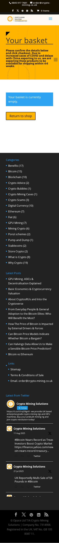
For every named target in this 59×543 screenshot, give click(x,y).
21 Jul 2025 (19, 471)
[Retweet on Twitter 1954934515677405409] (23, 456)
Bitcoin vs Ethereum (20, 354)
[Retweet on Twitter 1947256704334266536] (23, 487)
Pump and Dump (18, 240)
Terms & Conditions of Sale (27, 375)
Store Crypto (16, 251)
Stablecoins (15, 245)
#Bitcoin (20, 440)
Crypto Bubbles (17, 188)
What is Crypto (17, 257)
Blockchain (14, 177)
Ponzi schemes (17, 234)
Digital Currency (18, 205)
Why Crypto (15, 263)
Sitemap (15, 369)
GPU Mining (15, 223)
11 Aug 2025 (19, 433)
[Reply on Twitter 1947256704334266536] (17, 487)
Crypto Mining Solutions (29, 428)
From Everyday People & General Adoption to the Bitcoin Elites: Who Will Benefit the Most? (29, 314)
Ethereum (14, 211)
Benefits (13, 165)
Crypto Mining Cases (20, 194)
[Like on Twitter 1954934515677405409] (29, 456)
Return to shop (21, 116)
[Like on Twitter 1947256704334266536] (29, 487)
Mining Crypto (17, 228)
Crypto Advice (16, 183)
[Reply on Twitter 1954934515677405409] (17, 456)
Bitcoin (12, 171)
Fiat (10, 217)
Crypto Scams (16, 200)
